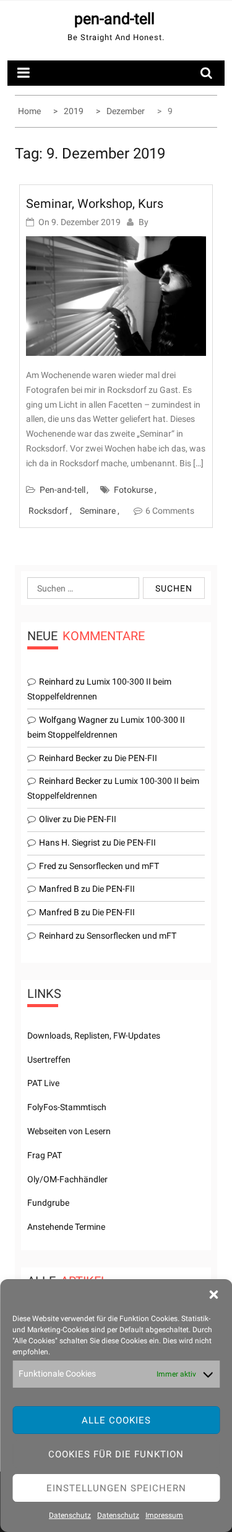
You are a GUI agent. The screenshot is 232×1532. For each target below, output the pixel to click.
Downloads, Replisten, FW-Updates (93, 1035)
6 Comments (169, 511)
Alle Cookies (116, 1420)
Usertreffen (49, 1060)
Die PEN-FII (135, 758)
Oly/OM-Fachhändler (67, 1179)
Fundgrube (48, 1203)
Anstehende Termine (66, 1227)
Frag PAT (44, 1155)
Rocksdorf (48, 511)
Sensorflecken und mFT (114, 866)
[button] (213, 1294)
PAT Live (43, 1083)
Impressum (164, 1515)
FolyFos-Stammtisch (66, 1107)
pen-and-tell (114, 19)
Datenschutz (70, 1515)
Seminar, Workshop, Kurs (94, 203)
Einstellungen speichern (116, 1488)
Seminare (98, 511)
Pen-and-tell (62, 490)
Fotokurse (133, 490)
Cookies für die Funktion (116, 1454)
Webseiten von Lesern (69, 1131)
